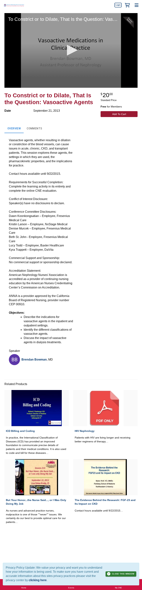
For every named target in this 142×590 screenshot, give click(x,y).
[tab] (14, 128)
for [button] (111, 106)
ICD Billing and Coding (20, 430)
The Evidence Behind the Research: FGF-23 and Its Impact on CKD (105, 502)
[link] (118, 5)
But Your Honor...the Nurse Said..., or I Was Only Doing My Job (36, 502)
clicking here (38, 580)
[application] (71, 50)
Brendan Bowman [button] (34, 359)
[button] (127, 5)
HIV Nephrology (84, 430)
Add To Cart (119, 114)
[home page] (14, 5)
